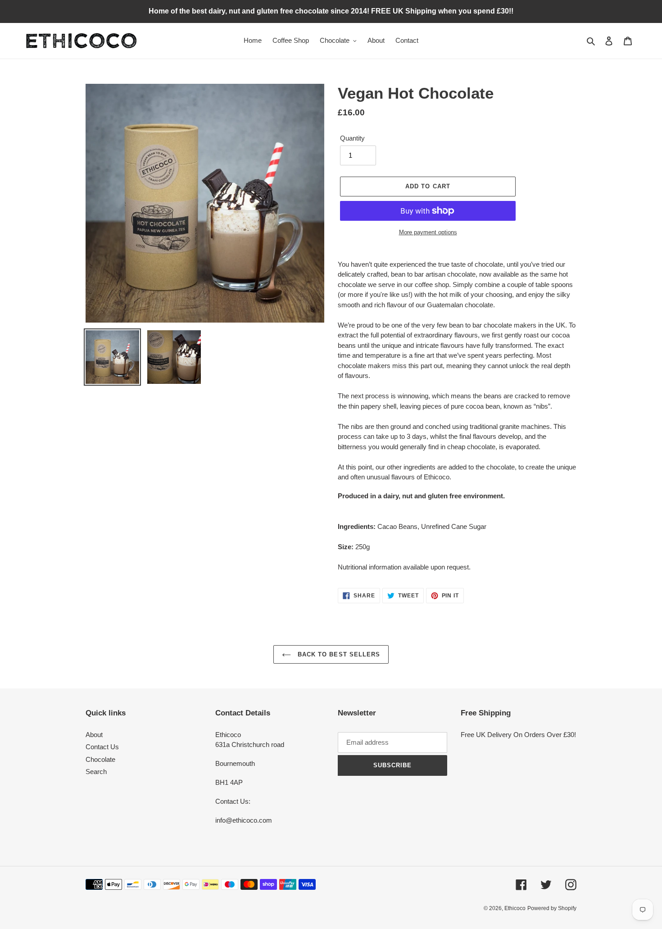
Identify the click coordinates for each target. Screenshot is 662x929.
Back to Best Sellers (337, 654)
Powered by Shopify (551, 908)
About (94, 734)
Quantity (352, 138)
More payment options (428, 232)
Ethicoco (515, 908)
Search (96, 771)
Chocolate (100, 759)
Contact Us (102, 747)
